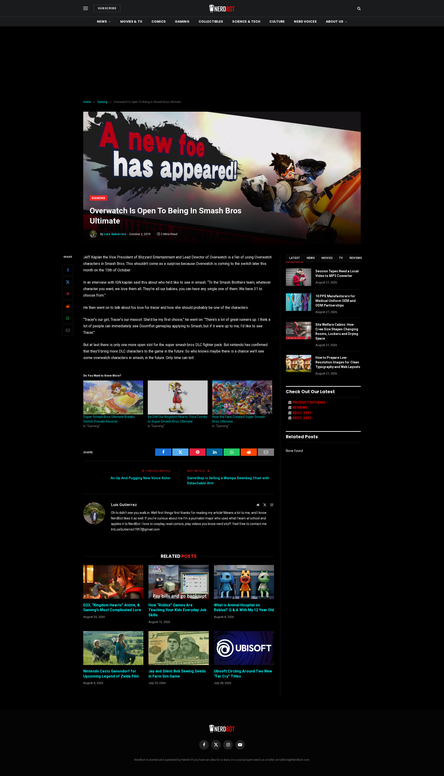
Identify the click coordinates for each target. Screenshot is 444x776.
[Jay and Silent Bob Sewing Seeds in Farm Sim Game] (178, 648)
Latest (294, 258)
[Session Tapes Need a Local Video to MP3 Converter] (298, 277)
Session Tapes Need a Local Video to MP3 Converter (337, 273)
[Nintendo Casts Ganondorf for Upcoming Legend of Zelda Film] (113, 648)
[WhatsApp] (67, 318)
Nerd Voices (305, 21)
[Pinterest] (67, 294)
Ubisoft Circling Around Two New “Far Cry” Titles (243, 673)
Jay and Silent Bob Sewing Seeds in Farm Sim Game (177, 673)
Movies (327, 258)
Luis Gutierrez (115, 234)
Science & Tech (246, 21)
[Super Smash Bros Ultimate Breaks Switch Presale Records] (113, 397)
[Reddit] (67, 306)
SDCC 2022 (302, 418)
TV (341, 258)
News (102, 21)
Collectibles (211, 21)
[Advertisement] (222, 63)
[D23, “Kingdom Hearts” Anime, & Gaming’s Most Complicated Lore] (113, 582)
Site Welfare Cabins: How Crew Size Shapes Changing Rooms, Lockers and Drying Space (336, 331)
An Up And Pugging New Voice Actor (141, 478)
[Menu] (85, 8)
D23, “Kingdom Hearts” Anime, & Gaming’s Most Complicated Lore (112, 607)
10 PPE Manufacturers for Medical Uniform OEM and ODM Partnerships (335, 300)
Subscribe (107, 8)
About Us (334, 21)
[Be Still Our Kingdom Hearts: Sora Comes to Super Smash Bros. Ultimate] (178, 397)
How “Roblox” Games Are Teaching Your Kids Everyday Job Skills (177, 610)
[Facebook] (67, 270)
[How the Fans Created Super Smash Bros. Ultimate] (242, 397)
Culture (277, 21)
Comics (158, 21)
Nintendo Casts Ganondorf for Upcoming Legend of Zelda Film (111, 673)
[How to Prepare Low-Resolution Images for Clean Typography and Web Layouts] (298, 363)
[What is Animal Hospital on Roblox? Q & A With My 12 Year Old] (244, 582)
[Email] (67, 330)
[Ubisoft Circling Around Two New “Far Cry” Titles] (244, 648)
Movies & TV (131, 21)
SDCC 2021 (302, 413)
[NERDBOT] (222, 8)
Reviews (355, 258)
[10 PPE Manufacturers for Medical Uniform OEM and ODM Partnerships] (298, 302)
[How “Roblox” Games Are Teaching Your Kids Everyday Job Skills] (178, 582)
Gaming (182, 21)
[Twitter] (67, 282)
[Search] (358, 8)
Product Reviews (309, 402)
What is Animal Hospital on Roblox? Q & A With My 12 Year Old (244, 607)
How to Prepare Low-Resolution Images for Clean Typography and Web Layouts (337, 362)
